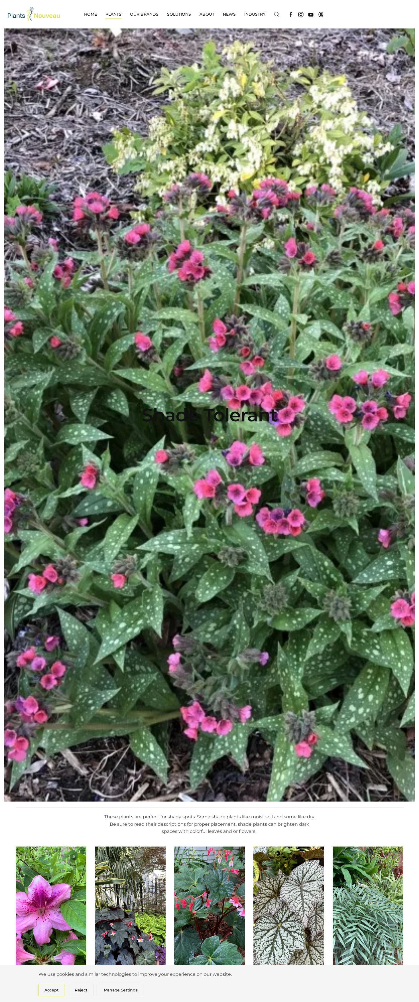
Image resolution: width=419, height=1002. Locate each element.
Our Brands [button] (144, 14)
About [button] (207, 14)
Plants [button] (113, 14)
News (229, 14)
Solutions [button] (179, 14)
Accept (51, 990)
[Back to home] (34, 14)
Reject (81, 990)
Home (90, 14)
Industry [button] (254, 14)
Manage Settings (121, 990)
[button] (277, 14)
